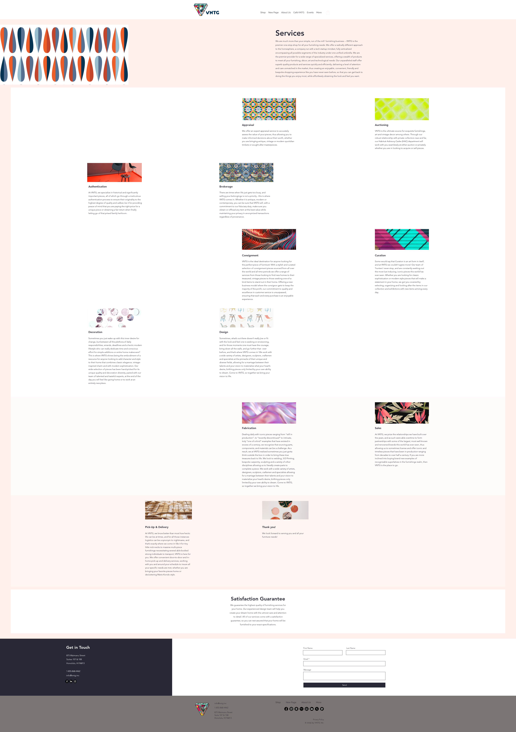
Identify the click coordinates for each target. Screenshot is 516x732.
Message (307, 670)
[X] (317, 709)
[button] (328, 12)
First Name (308, 648)
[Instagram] (75, 681)
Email (306, 659)
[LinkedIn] (71, 681)
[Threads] (296, 709)
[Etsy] (301, 709)
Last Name (350, 648)
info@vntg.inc (72, 675)
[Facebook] (67, 681)
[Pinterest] (322, 709)
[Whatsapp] (307, 709)
